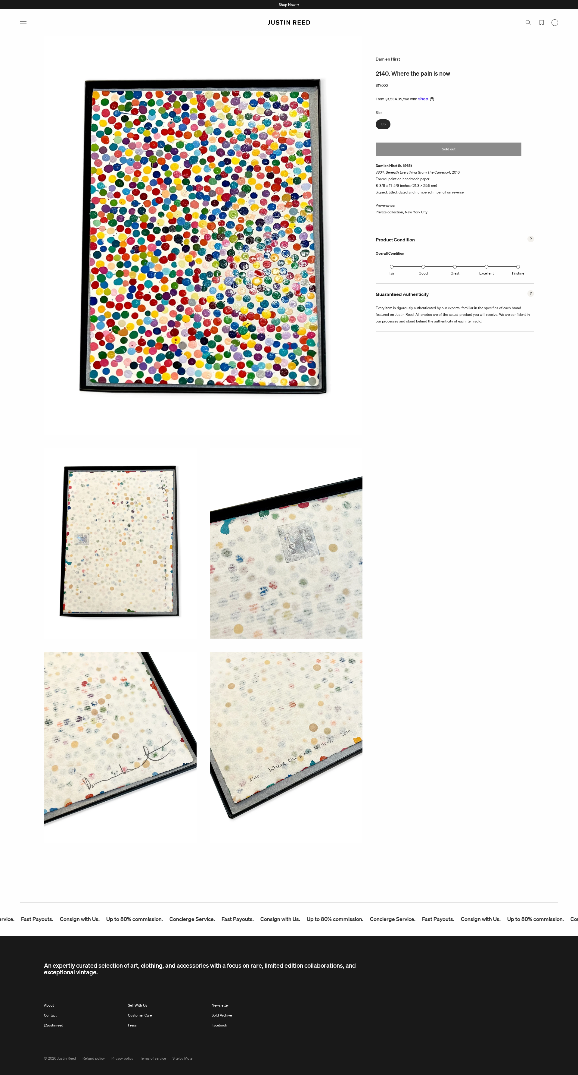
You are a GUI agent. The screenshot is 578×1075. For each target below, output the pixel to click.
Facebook (219, 1025)
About (49, 1005)
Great (455, 273)
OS (385, 125)
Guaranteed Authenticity (402, 294)
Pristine (518, 273)
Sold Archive (222, 1015)
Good (423, 273)
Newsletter (220, 1005)
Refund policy (93, 1058)
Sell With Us (137, 1005)
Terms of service (153, 1058)
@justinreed (53, 1025)
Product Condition (395, 240)
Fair (391, 273)
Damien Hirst (388, 59)
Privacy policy (122, 1058)
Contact (50, 1015)
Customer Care (140, 1015)
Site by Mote (182, 1058)
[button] (23, 22)
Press (132, 1025)
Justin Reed (66, 1058)
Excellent (486, 273)
